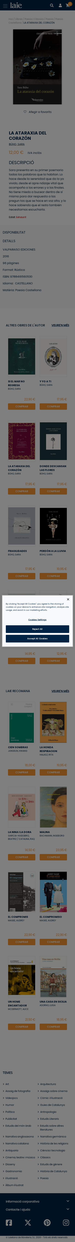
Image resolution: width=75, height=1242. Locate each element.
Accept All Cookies (37, 639)
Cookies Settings (37, 620)
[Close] (68, 599)
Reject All (37, 629)
